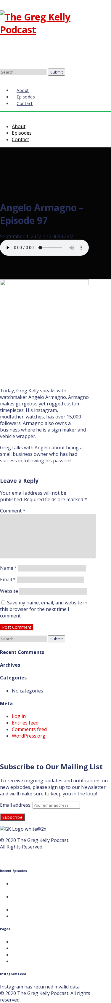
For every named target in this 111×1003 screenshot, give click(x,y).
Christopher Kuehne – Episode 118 (50, 896)
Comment (12, 510)
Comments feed (29, 729)
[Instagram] (9, 78)
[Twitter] (5, 78)
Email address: (16, 805)
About (18, 126)
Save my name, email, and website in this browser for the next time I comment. (43, 609)
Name (8, 568)
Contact (25, 103)
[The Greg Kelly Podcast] (44, 29)
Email (8, 579)
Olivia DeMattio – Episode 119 (45, 883)
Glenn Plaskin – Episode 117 (43, 909)
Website (9, 591)
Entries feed (25, 722)
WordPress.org (28, 736)
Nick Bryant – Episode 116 (41, 916)
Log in (19, 716)
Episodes (22, 133)
